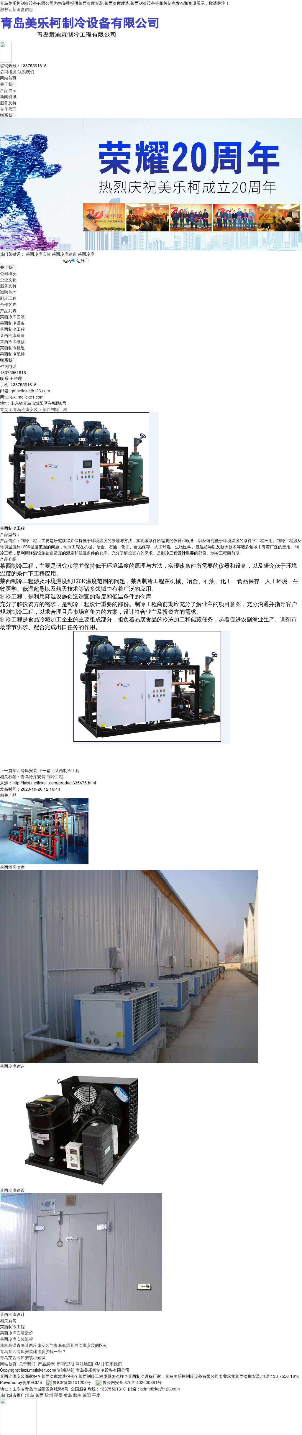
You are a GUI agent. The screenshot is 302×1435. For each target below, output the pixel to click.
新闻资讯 (8, 96)
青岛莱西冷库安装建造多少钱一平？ (33, 1351)
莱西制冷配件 (12, 354)
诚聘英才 (8, 292)
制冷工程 (8, 298)
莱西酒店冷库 (12, 867)
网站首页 (8, 78)
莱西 (39, 1395)
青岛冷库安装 (25, 409)
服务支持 (8, 103)
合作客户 (8, 304)
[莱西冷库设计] (81, 1252)
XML (98, 1364)
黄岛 (68, 1395)
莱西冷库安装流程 (16, 1339)
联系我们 (26, 72)
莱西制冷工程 (12, 329)
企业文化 (8, 279)
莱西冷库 (86, 254)
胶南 (77, 1395)
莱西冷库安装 (90, 3)
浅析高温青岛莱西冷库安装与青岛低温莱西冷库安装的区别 (53, 1345)
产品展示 (8, 90)
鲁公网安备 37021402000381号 (132, 1382)
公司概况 (8, 72)
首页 (4, 409)
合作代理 (8, 109)
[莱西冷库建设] (81, 1127)
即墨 (58, 1395)
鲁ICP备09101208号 (72, 1382)
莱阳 (87, 1395)
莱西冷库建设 (12, 1190)
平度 (96, 1395)
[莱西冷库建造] (129, 966)
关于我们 (8, 84)
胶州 (49, 1395)
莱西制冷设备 (12, 323)
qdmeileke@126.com (30, 391)
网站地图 (84, 1364)
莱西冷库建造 (64, 254)
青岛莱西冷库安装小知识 (22, 1357)
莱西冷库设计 (12, 1314)
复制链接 (65, 1370)
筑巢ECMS (32, 1382)
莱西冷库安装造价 (16, 1333)
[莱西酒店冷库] (44, 830)
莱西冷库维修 (12, 341)
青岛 (30, 1395)
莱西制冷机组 (12, 347)
